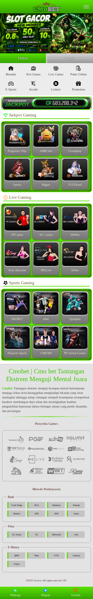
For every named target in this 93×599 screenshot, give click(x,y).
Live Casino (55, 74)
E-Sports (10, 89)
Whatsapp (15, 595)
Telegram (45, 595)
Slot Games (33, 74)
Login (70, 58)
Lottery (56, 89)
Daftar (23, 58)
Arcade (33, 89)
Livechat (75, 595)
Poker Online (78, 74)
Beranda (11, 74)
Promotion (78, 89)
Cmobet (38, 580)
